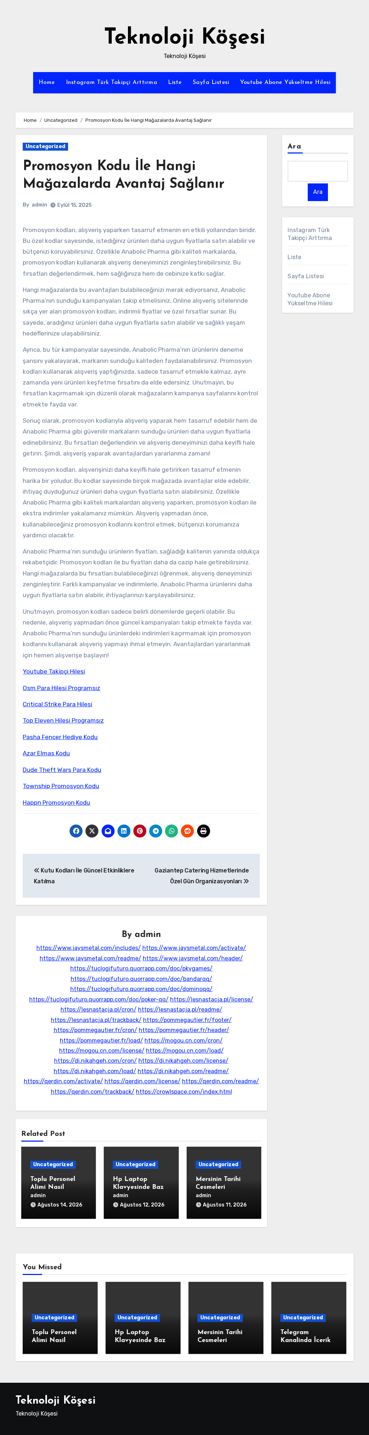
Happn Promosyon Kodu (56, 802)
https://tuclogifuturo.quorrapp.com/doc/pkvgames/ (141, 968)
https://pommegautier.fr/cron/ (95, 1030)
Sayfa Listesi (211, 82)
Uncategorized (45, 146)
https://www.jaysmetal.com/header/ (193, 958)
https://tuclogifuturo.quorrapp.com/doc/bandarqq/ (141, 979)
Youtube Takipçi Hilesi (54, 671)
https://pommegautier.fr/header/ (184, 1030)
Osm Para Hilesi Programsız (61, 688)
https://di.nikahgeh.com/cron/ (95, 1060)
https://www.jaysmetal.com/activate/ (194, 948)
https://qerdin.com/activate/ (63, 1081)
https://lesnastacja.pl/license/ (211, 999)
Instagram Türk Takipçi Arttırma (111, 82)
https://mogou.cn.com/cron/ (184, 1040)
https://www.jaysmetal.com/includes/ (88, 948)
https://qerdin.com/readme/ (220, 1081)
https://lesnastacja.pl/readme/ (180, 1009)
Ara (294, 146)
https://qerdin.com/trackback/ (92, 1091)
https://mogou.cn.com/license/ (102, 1050)
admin (39, 205)
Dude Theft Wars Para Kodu (62, 769)
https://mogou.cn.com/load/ (185, 1050)
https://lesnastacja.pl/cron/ (99, 1009)
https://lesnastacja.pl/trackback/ (96, 1020)
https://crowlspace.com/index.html (184, 1091)
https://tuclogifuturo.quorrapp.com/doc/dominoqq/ (141, 989)
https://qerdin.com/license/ (143, 1081)
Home (47, 82)
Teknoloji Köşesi (184, 38)
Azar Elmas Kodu (46, 753)
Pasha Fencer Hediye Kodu (60, 737)
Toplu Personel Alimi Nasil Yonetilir (52, 1187)
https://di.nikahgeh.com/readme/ (183, 1071)
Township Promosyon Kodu (61, 786)
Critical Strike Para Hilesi (57, 704)
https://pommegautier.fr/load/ (101, 1040)
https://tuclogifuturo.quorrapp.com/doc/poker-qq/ (99, 999)
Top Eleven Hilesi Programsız (63, 720)
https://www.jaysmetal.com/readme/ (90, 958)
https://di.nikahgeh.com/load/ (95, 1071)
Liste (175, 82)
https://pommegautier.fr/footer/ (187, 1020)
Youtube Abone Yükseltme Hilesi (285, 82)
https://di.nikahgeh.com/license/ (183, 1060)
